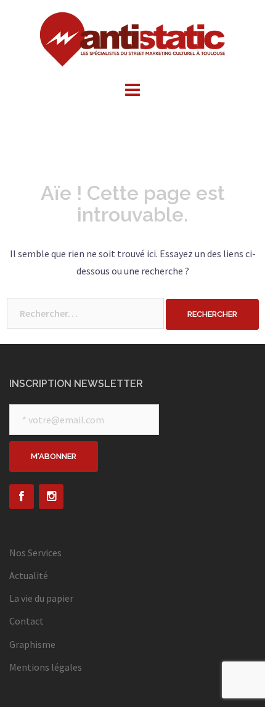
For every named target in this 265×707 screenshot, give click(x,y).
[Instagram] (51, 496)
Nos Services (35, 552)
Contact (26, 621)
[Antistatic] (132, 38)
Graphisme (32, 644)
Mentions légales (45, 667)
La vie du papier (41, 598)
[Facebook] (21, 496)
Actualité (28, 575)
